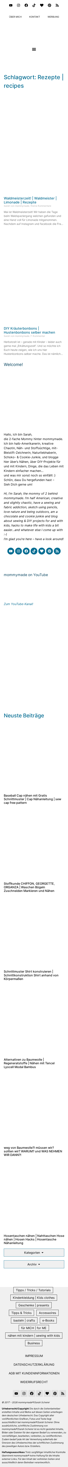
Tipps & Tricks (21, 1313)
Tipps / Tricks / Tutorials (33, 1290)
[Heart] (41, 5)
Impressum (34, 1356)
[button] (34, 49)
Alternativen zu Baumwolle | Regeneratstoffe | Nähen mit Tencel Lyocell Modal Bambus (29, 1063)
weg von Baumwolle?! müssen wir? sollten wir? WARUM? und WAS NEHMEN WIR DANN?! (33, 1151)
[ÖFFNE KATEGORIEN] (42, 1252)
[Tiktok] (34, 5)
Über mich (15, 16)
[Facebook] (26, 5)
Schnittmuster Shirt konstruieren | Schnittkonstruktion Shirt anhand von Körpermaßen (31, 975)
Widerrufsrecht (34, 1382)
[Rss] (57, 5)
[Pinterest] (49, 5)
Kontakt (34, 16)
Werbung (53, 16)
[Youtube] (10, 5)
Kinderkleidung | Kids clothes (34, 1298)
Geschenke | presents (33, 1305)
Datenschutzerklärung (34, 1364)
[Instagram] (18, 5)
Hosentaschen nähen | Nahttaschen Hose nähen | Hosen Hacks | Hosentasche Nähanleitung (34, 1239)
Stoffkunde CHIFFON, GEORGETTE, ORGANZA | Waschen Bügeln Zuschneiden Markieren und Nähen (29, 887)
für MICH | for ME (33, 1328)
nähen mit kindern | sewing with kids (34, 1335)
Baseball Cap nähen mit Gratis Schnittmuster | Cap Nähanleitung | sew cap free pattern (32, 799)
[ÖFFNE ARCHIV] (39, 1264)
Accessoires (47, 1313)
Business (34, 1343)
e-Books (48, 1320)
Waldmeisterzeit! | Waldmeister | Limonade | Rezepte (30, 200)
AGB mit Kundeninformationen (34, 1373)
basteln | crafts (24, 1320)
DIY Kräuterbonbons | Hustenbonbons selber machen (29, 330)
